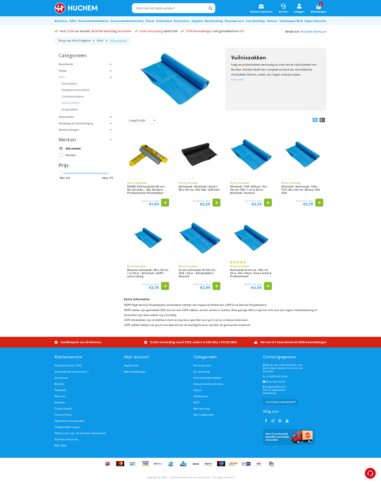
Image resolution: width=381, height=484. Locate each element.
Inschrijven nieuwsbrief (280, 402)
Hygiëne (86, 40)
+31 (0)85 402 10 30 (276, 376)
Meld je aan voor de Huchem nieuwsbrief (80, 433)
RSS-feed (60, 445)
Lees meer (237, 79)
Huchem (70, 155)
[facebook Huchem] (266, 421)
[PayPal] (209, 466)
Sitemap (60, 402)
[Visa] (146, 466)
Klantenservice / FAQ (68, 365)
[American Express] (172, 466)
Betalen (59, 384)
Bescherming (201, 408)
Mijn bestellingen (135, 371)
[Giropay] (247, 466)
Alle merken (73, 148)
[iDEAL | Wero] (109, 466)
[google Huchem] (280, 421)
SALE (196, 402)
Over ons (60, 396)
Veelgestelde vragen (67, 427)
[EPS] (260, 466)
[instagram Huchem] (273, 421)
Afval (100, 40)
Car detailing (201, 371)
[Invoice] (272, 466)
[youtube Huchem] (287, 421)
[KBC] (184, 466)
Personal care (202, 365)
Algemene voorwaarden (70, 421)
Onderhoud (200, 396)
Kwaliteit (60, 390)
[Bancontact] (134, 466)
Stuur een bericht (275, 381)
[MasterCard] (121, 466)
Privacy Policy (63, 414)
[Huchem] (79, 8)
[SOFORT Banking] (235, 466)
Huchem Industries (66, 439)
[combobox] (173, 8)
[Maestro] (222, 466)
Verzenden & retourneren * (72, 371)
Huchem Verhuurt (313, 31)
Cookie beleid (63, 408)
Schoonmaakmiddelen (207, 378)
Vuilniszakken (118, 40)
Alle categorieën (203, 414)
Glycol (197, 390)
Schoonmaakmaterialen (208, 384)
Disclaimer (61, 378)
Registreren (131, 365)
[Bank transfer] (197, 466)
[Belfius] (159, 466)
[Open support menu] (370, 473)
